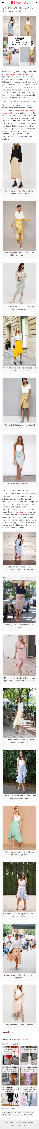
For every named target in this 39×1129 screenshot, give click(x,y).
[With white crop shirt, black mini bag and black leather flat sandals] (19, 365)
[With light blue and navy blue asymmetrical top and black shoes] (19, 564)
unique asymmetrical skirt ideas (16, 74)
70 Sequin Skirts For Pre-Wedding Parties (10, 1090)
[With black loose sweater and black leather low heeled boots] (19, 188)
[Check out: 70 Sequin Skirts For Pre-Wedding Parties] (10, 1096)
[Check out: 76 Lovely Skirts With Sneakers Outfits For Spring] (10, 1055)
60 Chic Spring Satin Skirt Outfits (28, 1050)
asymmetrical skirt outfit (24, 1112)
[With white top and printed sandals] (19, 1022)
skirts (17, 1114)
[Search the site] (36, 2)
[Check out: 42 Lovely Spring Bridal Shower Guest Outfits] (28, 1076)
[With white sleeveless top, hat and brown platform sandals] (19, 911)
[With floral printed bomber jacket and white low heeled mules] (19, 250)
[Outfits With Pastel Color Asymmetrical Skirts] (19, 65)
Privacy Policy (23, 1125)
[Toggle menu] (3, 2)
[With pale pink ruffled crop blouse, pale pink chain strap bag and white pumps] (19, 676)
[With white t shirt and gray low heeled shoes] (19, 422)
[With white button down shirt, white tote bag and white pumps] (19, 737)
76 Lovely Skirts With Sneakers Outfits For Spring (10, 1051)
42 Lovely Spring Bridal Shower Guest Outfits (29, 1070)
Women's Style (7, 1112)
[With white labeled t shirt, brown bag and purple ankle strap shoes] (19, 793)
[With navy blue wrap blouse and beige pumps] (19, 622)
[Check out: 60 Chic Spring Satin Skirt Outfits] (28, 1055)
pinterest (10, 1032)
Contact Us (13, 1125)
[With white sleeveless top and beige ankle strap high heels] (19, 849)
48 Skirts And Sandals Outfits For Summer (10, 1070)
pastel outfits (7, 1114)
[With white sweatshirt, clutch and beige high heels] (19, 973)
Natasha (26, 1040)
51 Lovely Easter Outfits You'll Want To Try (29, 1090)
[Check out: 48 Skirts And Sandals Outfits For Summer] (10, 1076)
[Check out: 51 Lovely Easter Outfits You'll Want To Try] (28, 1096)
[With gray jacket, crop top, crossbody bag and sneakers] (19, 304)
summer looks (27, 1114)
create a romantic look (19, 512)
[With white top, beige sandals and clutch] (19, 481)
